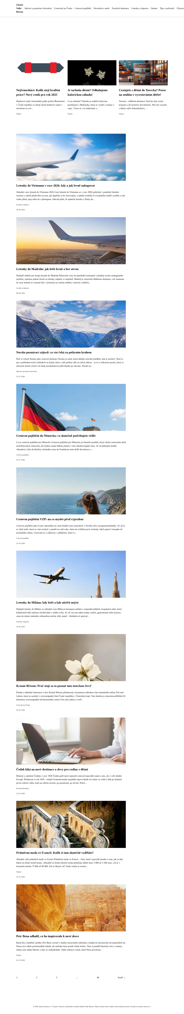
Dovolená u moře (101, 8)
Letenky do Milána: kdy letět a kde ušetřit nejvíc (47, 602)
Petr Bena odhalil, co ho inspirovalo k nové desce (47, 936)
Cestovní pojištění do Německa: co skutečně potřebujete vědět (56, 435)
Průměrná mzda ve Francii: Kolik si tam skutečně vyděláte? (55, 852)
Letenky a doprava (139, 8)
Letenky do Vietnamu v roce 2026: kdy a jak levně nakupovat (55, 185)
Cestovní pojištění (83, 8)
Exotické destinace (120, 8)
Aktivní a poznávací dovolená (38, 8)
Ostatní (154, 8)
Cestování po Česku (63, 8)
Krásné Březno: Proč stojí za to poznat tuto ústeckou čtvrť (54, 686)
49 (98, 977)
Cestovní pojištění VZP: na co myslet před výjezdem (49, 519)
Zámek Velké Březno (19, 8)
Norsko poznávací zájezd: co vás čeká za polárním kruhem (53, 352)
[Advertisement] (92, 35)
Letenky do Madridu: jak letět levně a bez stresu (47, 269)
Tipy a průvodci (167, 8)
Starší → (122, 977)
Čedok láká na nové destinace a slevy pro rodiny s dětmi (52, 769)
